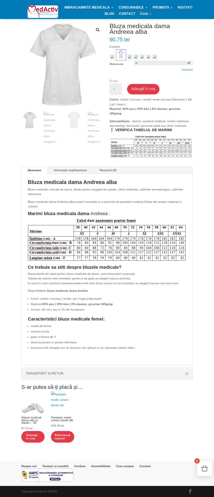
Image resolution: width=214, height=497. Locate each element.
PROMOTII (161, 7)
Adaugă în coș (143, 89)
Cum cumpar (125, 466)
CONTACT (127, 13)
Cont (144, 13)
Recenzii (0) (108, 170)
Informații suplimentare (70, 170)
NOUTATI (185, 7)
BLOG (109, 13)
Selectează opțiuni (62, 436)
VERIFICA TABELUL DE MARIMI (143, 130)
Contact (145, 466)
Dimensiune (117, 64)
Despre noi (29, 466)
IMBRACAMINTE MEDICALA (87, 7)
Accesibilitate (101, 466)
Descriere (34, 170)
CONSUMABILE (131, 7)
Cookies (80, 466)
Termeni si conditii (55, 466)
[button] (98, 30)
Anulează (187, 69)
